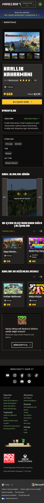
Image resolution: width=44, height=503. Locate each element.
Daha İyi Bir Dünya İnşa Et (11, 426)
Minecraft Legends (9, 406)
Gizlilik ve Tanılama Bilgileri (10, 489)
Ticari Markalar (19, 492)
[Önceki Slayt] (34, 231)
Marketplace (10, 22)
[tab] (7, 56)
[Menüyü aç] (40, 4)
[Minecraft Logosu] (11, 4)
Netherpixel (13, 80)
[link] (7, 375)
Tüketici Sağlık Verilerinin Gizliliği (31, 489)
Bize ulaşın (27, 423)
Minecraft (6, 398)
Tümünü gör (7, 231)
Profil (25, 430)
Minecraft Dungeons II (10, 401)
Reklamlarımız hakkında (9, 495)
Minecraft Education (9, 409)
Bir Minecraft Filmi (9, 429)
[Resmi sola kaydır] (4, 197)
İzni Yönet (28, 471)
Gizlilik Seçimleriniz (11, 498)
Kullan (26, 432)
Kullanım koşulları (7, 492)
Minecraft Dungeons (9, 403)
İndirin (26, 421)
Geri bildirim (27, 415)
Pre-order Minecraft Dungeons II (20, 15)
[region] (22, 197)
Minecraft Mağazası (30, 401)
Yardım (26, 412)
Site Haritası (27, 418)
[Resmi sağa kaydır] (39, 197)
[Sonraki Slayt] (40, 231)
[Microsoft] (38, 484)
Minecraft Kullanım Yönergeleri (13, 471)
